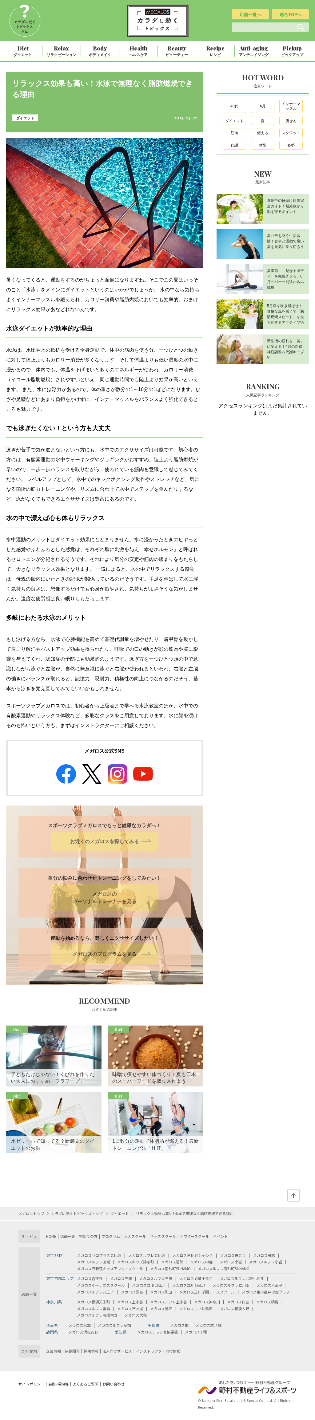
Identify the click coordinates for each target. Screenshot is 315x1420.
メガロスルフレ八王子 (95, 1291)
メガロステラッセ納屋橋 (157, 1331)
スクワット (291, 133)
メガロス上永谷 (130, 1301)
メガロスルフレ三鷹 (155, 1278)
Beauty (177, 51)
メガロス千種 (196, 1331)
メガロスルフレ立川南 (231, 1285)
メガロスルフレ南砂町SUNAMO (223, 1268)
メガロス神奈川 (207, 1301)
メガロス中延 (201, 1261)
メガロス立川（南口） (188, 1285)
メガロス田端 (264, 1255)
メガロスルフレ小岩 (265, 1261)
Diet (23, 51)
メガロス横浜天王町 (93, 1301)
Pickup (292, 51)
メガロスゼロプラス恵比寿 (99, 1255)
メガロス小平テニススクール (101, 1285)
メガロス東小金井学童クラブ (266, 1291)
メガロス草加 (80, 1325)
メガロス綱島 (267, 1301)
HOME (51, 1236)
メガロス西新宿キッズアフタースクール (110, 1268)
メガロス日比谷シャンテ (192, 1255)
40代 (234, 106)
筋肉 (234, 133)
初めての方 (88, 1236)
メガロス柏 (179, 1325)
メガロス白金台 (233, 1255)
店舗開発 (72, 1351)
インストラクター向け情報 (158, 1351)
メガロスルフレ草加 (114, 1325)
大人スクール (135, 1236)
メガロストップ (31, 1213)
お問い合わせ (113, 1383)
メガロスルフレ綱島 (93, 1308)
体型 (262, 145)
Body (100, 51)
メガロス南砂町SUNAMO (170, 1268)
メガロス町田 (161, 1291)
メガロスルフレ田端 (93, 1261)
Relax (61, 51)
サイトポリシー (31, 1383)
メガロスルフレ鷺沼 (196, 1308)
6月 (263, 106)
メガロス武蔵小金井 (196, 1278)
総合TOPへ (290, 14)
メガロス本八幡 (208, 1325)
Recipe (215, 51)
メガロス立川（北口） (148, 1285)
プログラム (111, 1236)
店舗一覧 (67, 1236)
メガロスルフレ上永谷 (168, 1301)
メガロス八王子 (269, 1285)
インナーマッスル (291, 106)
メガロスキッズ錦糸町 (135, 1261)
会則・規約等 (58, 1383)
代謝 (234, 145)
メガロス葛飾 (172, 1261)
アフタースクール (194, 1236)
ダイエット (25, 117)
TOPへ (293, 1195)
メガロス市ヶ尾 (130, 1308)
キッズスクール (163, 1236)
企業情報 (53, 1351)
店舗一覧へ (250, 14)
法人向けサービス (117, 1351)
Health (138, 51)
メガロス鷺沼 (161, 1308)
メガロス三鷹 (121, 1278)
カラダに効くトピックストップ (77, 1213)
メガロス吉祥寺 (90, 1278)
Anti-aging (254, 51)
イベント (220, 1236)
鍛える (262, 133)
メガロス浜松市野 (83, 1331)
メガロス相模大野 (234, 1308)
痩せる (291, 121)
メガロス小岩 (231, 1261)
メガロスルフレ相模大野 (97, 1315)
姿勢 (291, 145)
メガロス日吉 (238, 1301)
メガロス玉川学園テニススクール (207, 1291)
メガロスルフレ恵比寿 (146, 1255)
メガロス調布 (132, 1291)
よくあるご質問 (85, 1383)
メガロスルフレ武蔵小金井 (242, 1278)
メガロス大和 (136, 1315)
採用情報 (91, 1351)
